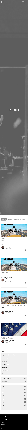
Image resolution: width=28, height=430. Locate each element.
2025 (14, 389)
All (2, 408)
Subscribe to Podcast (19, 219)
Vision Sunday (5, 358)
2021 (14, 402)
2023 (14, 396)
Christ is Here (5, 364)
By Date (4, 219)
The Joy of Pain (5, 370)
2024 (14, 392)
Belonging (4, 361)
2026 (14, 386)
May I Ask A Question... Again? (9, 354)
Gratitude (4, 367)
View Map (3, 424)
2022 (14, 399)
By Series (10, 219)
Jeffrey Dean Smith (14, 378)
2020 (14, 405)
